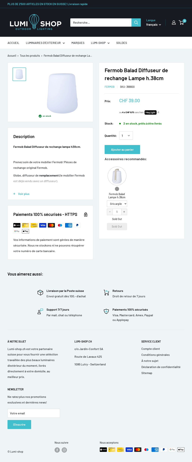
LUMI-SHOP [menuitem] (98, 42)
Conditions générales (155, 354)
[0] (181, 22)
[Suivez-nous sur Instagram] (64, 450)
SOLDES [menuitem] (121, 42)
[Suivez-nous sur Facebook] (57, 450)
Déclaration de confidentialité (161, 367)
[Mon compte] (174, 22)
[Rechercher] (136, 22)
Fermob (110, 86)
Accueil (12, 55)
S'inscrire (19, 424)
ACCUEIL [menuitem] (13, 42)
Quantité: (111, 135)
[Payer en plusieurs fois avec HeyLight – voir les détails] (158, 112)
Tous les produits (30, 55)
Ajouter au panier (122, 149)
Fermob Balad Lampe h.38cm (116, 195)
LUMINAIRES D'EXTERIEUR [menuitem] (43, 42)
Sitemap (146, 373)
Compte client (150, 348)
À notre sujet (149, 360)
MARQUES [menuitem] (77, 42)
